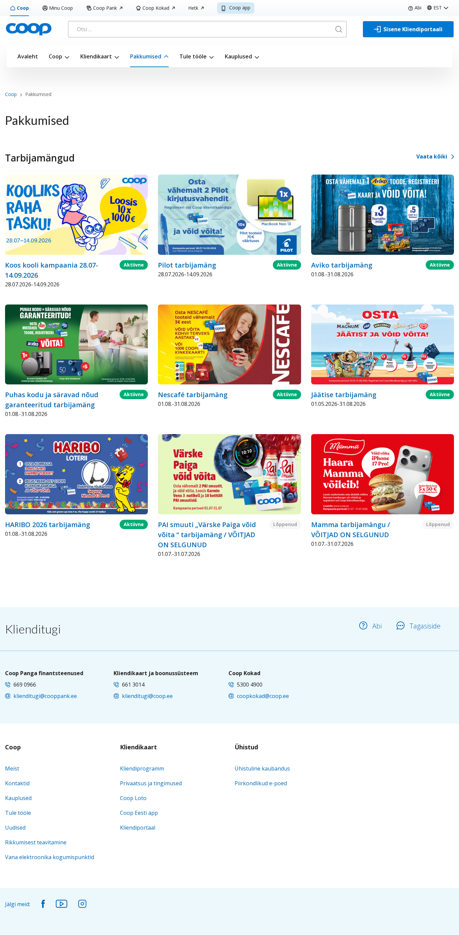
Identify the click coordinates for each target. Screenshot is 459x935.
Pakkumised (145, 56)
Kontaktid (17, 783)
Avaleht (27, 56)
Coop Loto (133, 798)
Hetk (193, 8)
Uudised (15, 827)
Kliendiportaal (137, 827)
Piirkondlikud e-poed (261, 783)
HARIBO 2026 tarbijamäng (47, 524)
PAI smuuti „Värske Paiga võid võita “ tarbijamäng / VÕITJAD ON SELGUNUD (207, 534)
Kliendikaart (96, 56)
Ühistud (246, 747)
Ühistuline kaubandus (262, 768)
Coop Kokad (155, 8)
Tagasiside (425, 625)
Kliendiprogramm (142, 768)
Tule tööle (193, 56)
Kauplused (238, 56)
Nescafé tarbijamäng (192, 394)
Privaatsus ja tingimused (151, 783)
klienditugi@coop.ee (147, 696)
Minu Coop (61, 8)
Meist (12, 768)
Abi (418, 7)
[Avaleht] (28, 28)
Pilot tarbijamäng (187, 265)
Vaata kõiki (431, 156)
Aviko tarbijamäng (341, 265)
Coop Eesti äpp (139, 812)
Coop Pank (105, 8)
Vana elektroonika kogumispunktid (49, 857)
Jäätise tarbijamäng (343, 394)
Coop (23, 8)
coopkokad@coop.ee (263, 696)
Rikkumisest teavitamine (36, 842)
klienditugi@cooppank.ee (45, 696)
